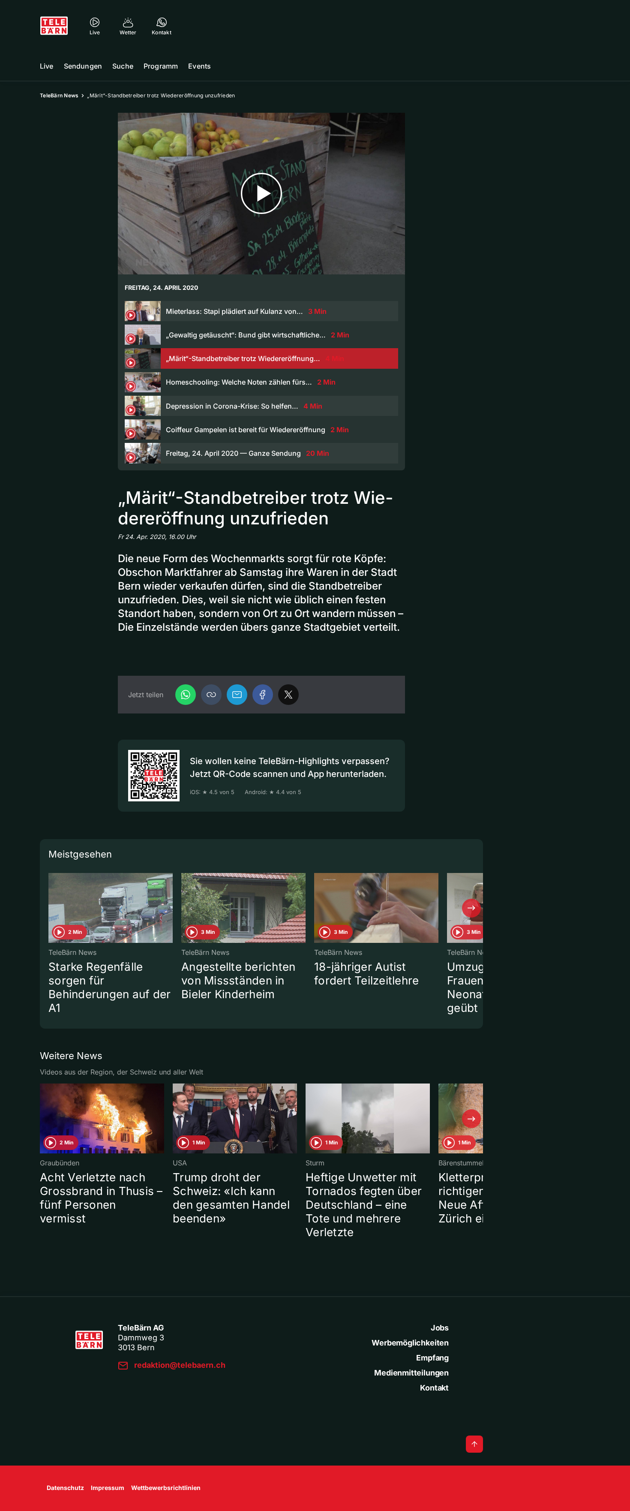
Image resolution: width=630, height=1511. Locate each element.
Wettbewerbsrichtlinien (166, 1487)
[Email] (237, 694)
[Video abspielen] (261, 193)
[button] (211, 694)
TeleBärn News (59, 95)
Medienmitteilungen (411, 1372)
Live (47, 66)
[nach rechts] (471, 908)
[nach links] (51, 908)
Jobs (440, 1327)
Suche (122, 66)
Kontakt (434, 1387)
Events (199, 66)
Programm (161, 66)
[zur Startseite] (54, 25)
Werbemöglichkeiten (410, 1342)
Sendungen (83, 66)
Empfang (432, 1357)
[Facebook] (262, 694)
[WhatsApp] (185, 694)
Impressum (107, 1487)
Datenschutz (65, 1487)
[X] (288, 694)
